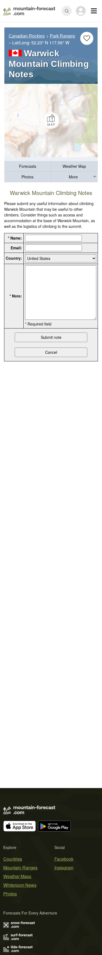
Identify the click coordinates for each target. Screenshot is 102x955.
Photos (27, 176)
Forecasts (27, 166)
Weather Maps (17, 876)
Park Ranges (62, 36)
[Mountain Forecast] (29, 11)
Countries (12, 859)
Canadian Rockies (27, 36)
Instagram (63, 867)
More (73, 176)
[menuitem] (27, 166)
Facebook (63, 859)
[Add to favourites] (86, 38)
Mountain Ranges (20, 867)
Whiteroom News (19, 885)
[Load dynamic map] (51, 120)
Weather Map (74, 166)
